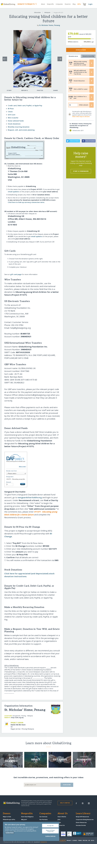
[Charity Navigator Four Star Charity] (64, 834)
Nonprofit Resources (82, 816)
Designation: (10, 476)
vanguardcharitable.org (30, 497)
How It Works (62, 816)
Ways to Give (7, 816)
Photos (40, 90)
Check (10, 112)
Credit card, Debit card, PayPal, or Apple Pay (25, 105)
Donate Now (81, 50)
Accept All (50, 825)
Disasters (68, 4)
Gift (79, 4)
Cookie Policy (9, 833)
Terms (80, 840)
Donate (26, 4)
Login (90, 4)
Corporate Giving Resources (84, 819)
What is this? (22, 466)
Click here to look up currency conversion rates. (26, 202)
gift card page (16, 274)
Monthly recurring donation (18, 127)
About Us (63, 813)
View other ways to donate (81, 116)
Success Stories (81, 825)
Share (55, 90)
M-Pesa (11, 109)
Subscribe (67, 785)
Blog (74, 4)
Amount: (8, 482)
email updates (13, 192)
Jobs (59, 819)
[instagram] (82, 803)
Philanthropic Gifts (9, 819)
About (43, 4)
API (89, 840)
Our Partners (43, 819)
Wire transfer (13, 118)
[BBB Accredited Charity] (78, 834)
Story (9, 90)
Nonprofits (50, 4)
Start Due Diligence (27, 816)
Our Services (43, 816)
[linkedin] (89, 803)
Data (92, 840)
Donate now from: (11, 471)
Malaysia (47, 12)
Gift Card (11, 115)
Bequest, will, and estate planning (21, 130)
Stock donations (14, 124)
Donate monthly (88, 56)
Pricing (85, 840)
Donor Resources (81, 822)
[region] (31, 831)
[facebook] (76, 803)
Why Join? (24, 819)
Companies (59, 4)
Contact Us (61, 825)
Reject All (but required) (50, 830)
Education (37, 12)
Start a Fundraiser (80, 171)
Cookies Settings (50, 836)
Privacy (69, 840)
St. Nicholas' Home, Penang (49, 25)
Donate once (73, 56)
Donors (6, 813)
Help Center (65, 803)
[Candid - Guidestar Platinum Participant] (70, 834)
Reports (24, 90)
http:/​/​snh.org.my (17, 717)
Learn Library (83, 813)
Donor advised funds (16, 121)
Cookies (74, 840)
